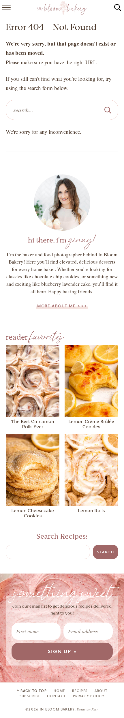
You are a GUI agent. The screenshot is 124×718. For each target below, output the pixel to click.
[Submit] (108, 110)
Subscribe (30, 695)
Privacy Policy (88, 695)
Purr (94, 709)
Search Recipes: (62, 536)
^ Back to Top (32, 690)
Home (59, 690)
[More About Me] (62, 202)
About (101, 690)
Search (105, 552)
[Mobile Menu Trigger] (6, 8)
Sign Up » (62, 651)
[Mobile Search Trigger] (117, 8)
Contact (56, 695)
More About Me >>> (62, 306)
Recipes (79, 690)
